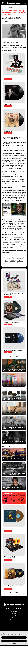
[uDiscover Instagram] (9, 608)
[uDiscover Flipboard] (19, 608)
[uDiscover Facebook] (4, 608)
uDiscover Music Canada (14, 627)
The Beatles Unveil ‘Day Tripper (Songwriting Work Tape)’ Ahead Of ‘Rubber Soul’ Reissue (14, 142)
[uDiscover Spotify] (16, 608)
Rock (6, 260)
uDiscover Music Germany (14, 629)
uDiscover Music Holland (14, 631)
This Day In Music (14, 615)
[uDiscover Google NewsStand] (21, 608)
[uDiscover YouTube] (14, 608)
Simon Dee (12, 260)
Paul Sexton (5, 21)
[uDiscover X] (6, 608)
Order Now (8, 78)
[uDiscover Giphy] (23, 608)
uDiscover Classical (14, 619)
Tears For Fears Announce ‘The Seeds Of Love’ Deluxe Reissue (14, 146)
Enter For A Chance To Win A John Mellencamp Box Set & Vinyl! (12, 138)
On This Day (7, 258)
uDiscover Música (14, 624)
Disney (14, 617)
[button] (14, 66)
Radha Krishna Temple (18, 258)
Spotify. (10, 187)
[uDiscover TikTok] (11, 608)
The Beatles (20, 260)
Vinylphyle (14, 613)
